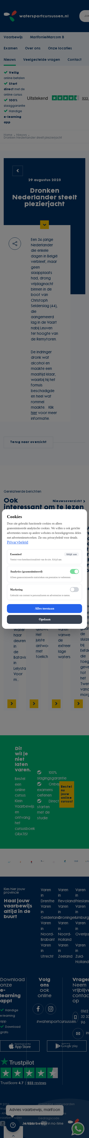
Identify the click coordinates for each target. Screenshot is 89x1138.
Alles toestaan (44, 608)
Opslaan (44, 619)
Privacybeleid (17, 542)
